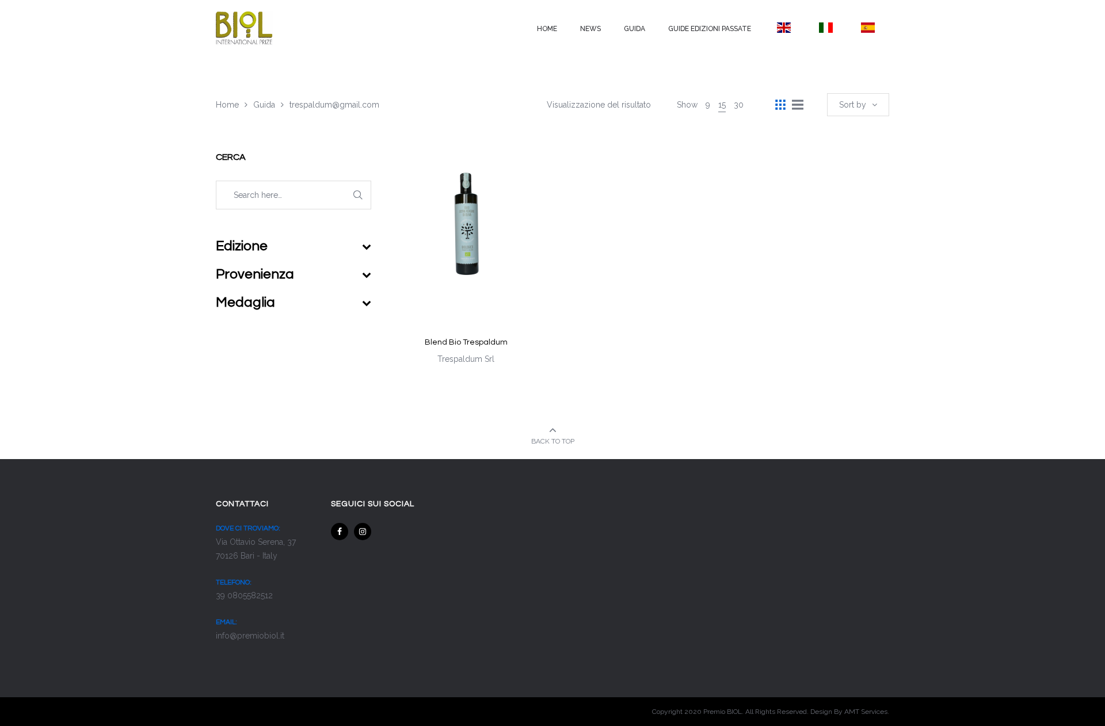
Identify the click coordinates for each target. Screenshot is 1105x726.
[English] (783, 27)
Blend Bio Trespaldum (466, 342)
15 (722, 104)
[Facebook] (339, 531)
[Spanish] (868, 27)
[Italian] (825, 27)
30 (739, 104)
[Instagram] (362, 531)
